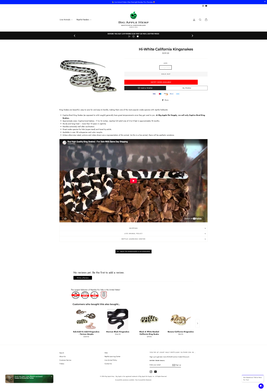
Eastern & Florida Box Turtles (24, 378)
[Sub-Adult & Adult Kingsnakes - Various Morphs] (86, 319)
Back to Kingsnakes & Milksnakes (135, 251)
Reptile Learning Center (133, 239)
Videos (61, 364)
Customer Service (65, 360)
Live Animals (65, 19)
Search (61, 353)
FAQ (106, 353)
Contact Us (108, 364)
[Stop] (138, 37)
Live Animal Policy (133, 233)
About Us (62, 356)
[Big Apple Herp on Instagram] (151, 371)
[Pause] (133, 37)
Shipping (133, 228)
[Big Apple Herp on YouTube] (155, 371)
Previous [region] (74, 35)
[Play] (129, 37)
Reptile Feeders (83, 19)
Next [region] (192, 35)
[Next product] (197, 323)
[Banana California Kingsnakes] (180, 319)
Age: (166, 63)
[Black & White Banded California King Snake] (149, 319)
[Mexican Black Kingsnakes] (117, 319)
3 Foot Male (165, 67)
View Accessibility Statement (143, 380)
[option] (133, 34)
